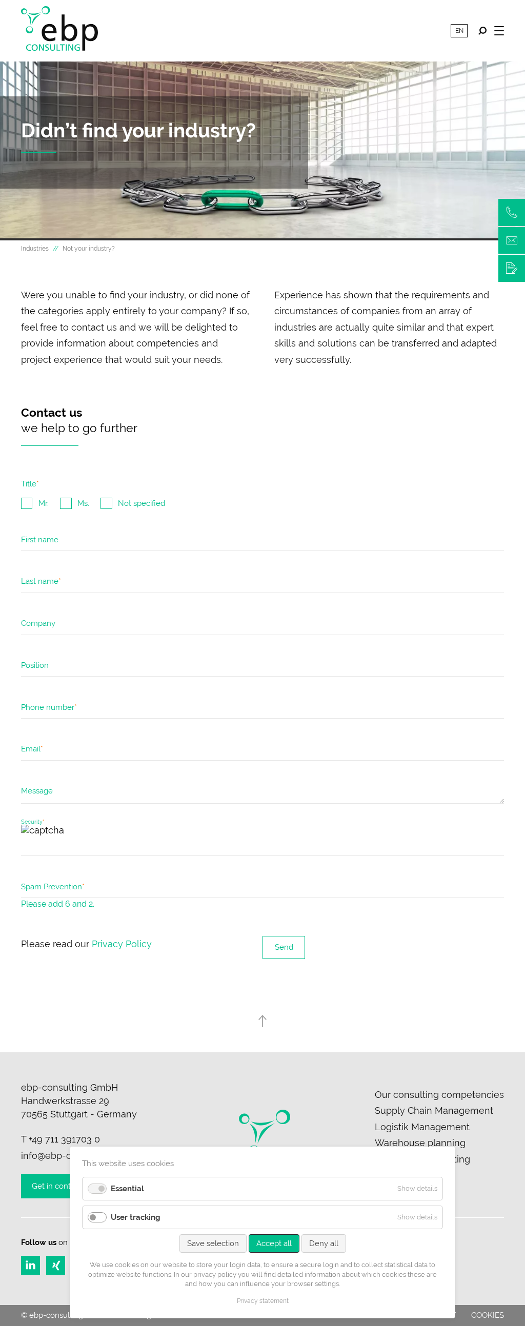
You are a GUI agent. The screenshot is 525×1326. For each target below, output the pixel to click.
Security (33, 822)
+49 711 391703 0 (64, 1139)
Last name (41, 583)
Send (284, 947)
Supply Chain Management (434, 1110)
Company (38, 623)
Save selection (213, 1243)
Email (32, 751)
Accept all (274, 1243)
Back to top (262, 1021)
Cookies (487, 1315)
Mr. (43, 503)
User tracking (135, 1217)
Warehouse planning (420, 1142)
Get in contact (57, 1186)
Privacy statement (263, 1300)
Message (37, 790)
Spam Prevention (53, 889)
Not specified (141, 503)
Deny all (323, 1243)
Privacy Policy (122, 944)
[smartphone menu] (499, 30)
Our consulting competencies (439, 1094)
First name (39, 539)
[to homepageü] (59, 30)
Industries (35, 248)
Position (35, 665)
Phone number (49, 710)
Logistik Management (422, 1126)
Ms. (83, 503)
